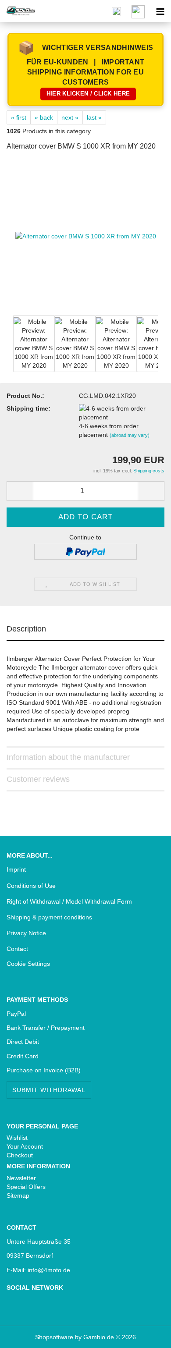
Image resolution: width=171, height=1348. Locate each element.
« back (44, 117)
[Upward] (24, 1335)
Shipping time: (28, 408)
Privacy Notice (26, 933)
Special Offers (26, 1186)
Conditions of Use (31, 885)
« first (18, 117)
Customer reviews (38, 779)
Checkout (20, 1155)
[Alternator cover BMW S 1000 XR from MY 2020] (85, 235)
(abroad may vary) (130, 435)
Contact (17, 948)
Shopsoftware (54, 1337)
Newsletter (21, 1177)
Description (26, 628)
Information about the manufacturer (68, 757)
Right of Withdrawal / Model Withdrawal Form (69, 901)
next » (69, 117)
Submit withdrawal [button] (49, 1089)
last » (94, 117)
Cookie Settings (28, 963)
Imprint (16, 869)
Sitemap (18, 1195)
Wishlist (17, 1137)
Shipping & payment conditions (49, 917)
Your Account (25, 1146)
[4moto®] (17, 11)
